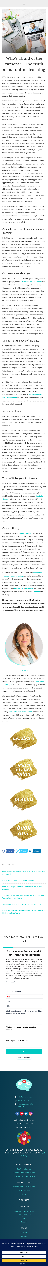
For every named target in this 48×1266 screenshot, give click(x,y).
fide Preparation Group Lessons (24, 1187)
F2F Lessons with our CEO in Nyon (24, 1176)
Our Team (24, 1236)
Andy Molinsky (25, 533)
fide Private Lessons (24, 1169)
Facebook (29, 588)
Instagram (18, 588)
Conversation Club (24, 1190)
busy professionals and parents (20, 712)
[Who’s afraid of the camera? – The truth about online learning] (24, 31)
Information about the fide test (24, 1211)
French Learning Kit (24, 1215)
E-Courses (24, 1200)
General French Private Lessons (24, 1173)
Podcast (24, 1222)
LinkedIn (36, 591)
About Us (24, 1232)
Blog (24, 1218)
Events (24, 1194)
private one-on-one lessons (31, 282)
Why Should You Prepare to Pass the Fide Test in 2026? (22, 904)
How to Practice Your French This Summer (18, 880)
